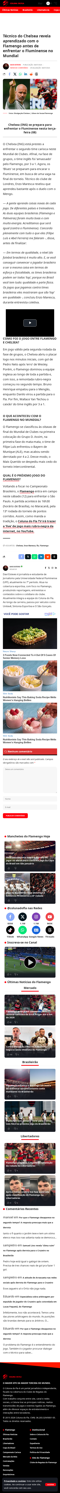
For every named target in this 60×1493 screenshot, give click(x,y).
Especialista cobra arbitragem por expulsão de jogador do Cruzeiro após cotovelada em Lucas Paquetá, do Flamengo (30, 1301)
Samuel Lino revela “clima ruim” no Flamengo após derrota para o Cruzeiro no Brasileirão (29, 1250)
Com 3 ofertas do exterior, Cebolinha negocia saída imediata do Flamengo (26, 1048)
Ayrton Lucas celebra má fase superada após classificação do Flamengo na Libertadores (27, 1194)
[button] (50, 1484)
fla (38, 545)
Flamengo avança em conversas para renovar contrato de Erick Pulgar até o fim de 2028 (29, 1014)
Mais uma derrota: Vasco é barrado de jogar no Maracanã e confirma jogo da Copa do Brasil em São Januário (30, 860)
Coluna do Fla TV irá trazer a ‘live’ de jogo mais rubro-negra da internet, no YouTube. (29, 526)
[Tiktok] (10, 932)
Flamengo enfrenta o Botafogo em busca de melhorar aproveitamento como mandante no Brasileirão (28, 1088)
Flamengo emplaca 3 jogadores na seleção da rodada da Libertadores (29, 1164)
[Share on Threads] (36, 74)
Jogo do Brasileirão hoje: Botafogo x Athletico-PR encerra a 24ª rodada (25, 894)
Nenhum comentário (19, 68)
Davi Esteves (15, 65)
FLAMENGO (11, 479)
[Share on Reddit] (31, 74)
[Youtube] (49, 919)
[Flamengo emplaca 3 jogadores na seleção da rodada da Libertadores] (30, 1158)
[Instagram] (52, 568)
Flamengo (27, 491)
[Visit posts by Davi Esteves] (6, 66)
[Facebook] (45, 568)
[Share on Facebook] (9, 74)
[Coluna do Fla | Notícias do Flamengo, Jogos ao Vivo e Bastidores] (13, 3)
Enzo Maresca (30, 545)
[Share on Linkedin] (25, 74)
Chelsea (19, 545)
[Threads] (49, 932)
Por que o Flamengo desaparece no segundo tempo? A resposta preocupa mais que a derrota (29, 1222)
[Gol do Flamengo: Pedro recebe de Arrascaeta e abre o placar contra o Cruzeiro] (30, 962)
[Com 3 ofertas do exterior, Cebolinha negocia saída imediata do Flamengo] (30, 1042)
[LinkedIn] (56, 568)
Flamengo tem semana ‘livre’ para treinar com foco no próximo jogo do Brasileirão (29, 1122)
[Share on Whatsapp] (20, 74)
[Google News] (36, 932)
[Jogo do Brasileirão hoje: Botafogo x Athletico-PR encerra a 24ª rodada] (30, 888)
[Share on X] (14, 74)
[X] (49, 568)
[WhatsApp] (22, 932)
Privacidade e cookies (15, 1481)
